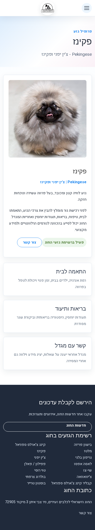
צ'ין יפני (40, 457)
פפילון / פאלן (35, 464)
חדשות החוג (76, 425)
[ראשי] (47, 8)
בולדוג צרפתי (36, 477)
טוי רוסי (40, 470)
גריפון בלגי (83, 457)
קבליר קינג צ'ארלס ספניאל (71, 483)
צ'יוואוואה (84, 477)
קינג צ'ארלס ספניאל (30, 444)
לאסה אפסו (83, 464)
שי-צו (87, 470)
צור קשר (29, 242)
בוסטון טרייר (36, 483)
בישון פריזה (83, 444)
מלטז (88, 451)
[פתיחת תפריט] (87, 8)
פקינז (41, 451)
